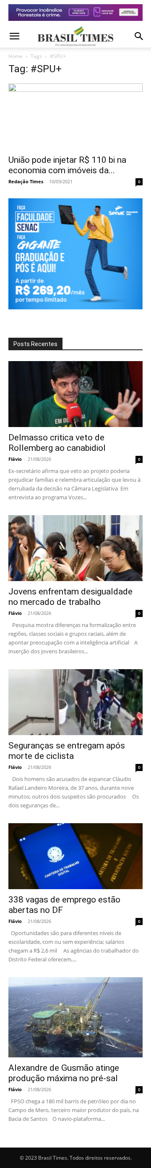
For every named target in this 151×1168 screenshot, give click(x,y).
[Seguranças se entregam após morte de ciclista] (75, 702)
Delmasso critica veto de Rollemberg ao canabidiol (57, 442)
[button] (14, 36)
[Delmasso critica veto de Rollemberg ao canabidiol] (75, 394)
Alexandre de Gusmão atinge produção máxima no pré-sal (63, 1073)
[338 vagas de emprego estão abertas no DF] (75, 856)
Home (15, 56)
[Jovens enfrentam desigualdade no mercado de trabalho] (75, 548)
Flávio (15, 459)
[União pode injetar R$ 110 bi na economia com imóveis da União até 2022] (75, 116)
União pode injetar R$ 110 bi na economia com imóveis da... (67, 165)
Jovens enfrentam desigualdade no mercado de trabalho (70, 597)
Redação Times (25, 181)
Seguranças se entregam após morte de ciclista (66, 751)
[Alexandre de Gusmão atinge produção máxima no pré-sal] (75, 1017)
